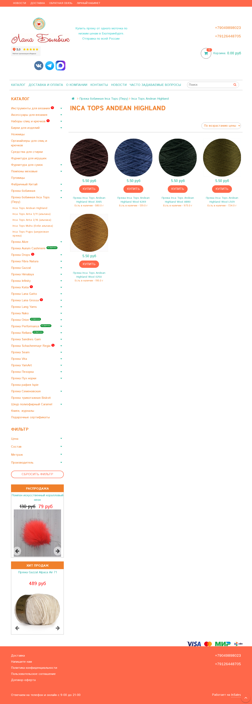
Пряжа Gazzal (21, 268)
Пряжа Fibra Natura (25, 261)
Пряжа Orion (25, 320)
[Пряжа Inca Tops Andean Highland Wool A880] (178, 158)
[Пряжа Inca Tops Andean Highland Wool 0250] (89, 233)
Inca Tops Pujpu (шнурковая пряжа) (31, 234)
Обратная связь (60, 3)
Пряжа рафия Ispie (25, 385)
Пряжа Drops (22, 255)
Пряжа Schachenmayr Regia (32, 346)
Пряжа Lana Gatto (24, 294)
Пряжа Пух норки (24, 378)
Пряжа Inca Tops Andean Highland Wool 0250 (89, 275)
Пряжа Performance (31, 326)
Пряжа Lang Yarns (24, 307)
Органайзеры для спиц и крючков (29, 143)
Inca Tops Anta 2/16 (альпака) (32, 220)
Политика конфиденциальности (34, 668)
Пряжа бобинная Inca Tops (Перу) (30, 199)
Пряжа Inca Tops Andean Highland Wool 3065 (89, 200)
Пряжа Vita (19, 359)
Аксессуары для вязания (29, 115)
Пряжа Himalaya (23, 274)
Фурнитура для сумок (27, 165)
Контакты (99, 85)
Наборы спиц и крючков (30, 121)
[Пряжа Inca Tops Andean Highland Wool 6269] (133, 158)
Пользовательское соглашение (33, 674)
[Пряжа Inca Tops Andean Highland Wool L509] (222, 158)
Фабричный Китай (24, 184)
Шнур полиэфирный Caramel (32, 404)
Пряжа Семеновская (26, 391)
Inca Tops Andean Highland (30, 208)
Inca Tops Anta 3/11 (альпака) (32, 214)
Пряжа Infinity (21, 281)
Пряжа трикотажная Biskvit (31, 398)
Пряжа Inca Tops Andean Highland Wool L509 (222, 200)
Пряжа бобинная (23, 191)
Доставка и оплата (46, 85)
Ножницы (18, 134)
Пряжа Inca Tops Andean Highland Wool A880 (178, 200)
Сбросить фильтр (37, 474)
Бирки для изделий (26, 128)
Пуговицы (18, 178)
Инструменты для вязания (32, 108)
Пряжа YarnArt (22, 365)
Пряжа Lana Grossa (26, 300)
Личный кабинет (88, 3)
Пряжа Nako (20, 313)
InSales (236, 695)
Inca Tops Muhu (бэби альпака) (33, 226)
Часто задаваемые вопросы (155, 85)
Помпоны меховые (25, 171)
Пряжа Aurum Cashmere (34, 248)
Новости (19, 3)
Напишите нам (21, 661)
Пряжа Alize (20, 242)
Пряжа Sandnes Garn (26, 339)
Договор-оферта (23, 680)
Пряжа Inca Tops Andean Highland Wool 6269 (133, 200)
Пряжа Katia (21, 287)
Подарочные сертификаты (31, 417)
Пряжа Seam (21, 352)
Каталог (18, 85)
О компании (76, 85)
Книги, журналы (23, 411)
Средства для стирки (27, 152)
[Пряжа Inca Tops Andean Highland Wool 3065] (89, 158)
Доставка (38, 3)
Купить (89, 189)
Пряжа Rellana (27, 333)
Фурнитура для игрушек (29, 158)
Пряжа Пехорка (23, 372)
